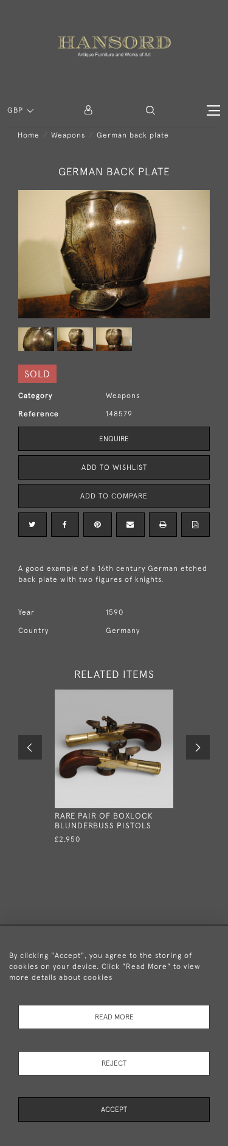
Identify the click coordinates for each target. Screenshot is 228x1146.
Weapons (68, 135)
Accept (114, 1109)
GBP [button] (16, 110)
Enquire (114, 439)
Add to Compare (114, 496)
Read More (114, 1017)
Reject (114, 1063)
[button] (150, 110)
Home (29, 135)
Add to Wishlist (114, 467)
